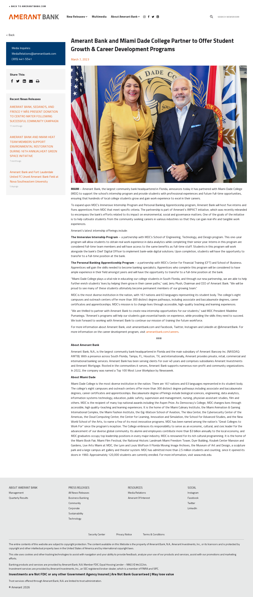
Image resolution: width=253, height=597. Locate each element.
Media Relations (137, 493)
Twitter (191, 503)
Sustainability (76, 513)
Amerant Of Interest (139, 498)
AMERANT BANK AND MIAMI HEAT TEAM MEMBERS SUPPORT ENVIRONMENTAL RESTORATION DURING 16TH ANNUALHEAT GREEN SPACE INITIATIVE (33, 146)
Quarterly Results (18, 498)
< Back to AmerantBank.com (27, 6)
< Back (10, 35)
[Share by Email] (31, 81)
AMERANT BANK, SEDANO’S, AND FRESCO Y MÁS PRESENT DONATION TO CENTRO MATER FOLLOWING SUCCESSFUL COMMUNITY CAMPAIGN (34, 114)
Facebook (193, 498)
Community (75, 503)
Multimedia (99, 16)
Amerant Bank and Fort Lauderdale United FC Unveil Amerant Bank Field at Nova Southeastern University (34, 177)
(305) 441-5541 (22, 59)
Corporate (74, 508)
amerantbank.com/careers (162, 331)
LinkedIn (192, 508)
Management (16, 493)
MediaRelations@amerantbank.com (34, 53)
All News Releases (79, 493)
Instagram (193, 493)
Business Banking (79, 498)
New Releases (76, 16)
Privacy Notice (124, 534)
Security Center (96, 534)
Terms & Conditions (154, 534)
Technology (75, 518)
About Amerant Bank (124, 16)
